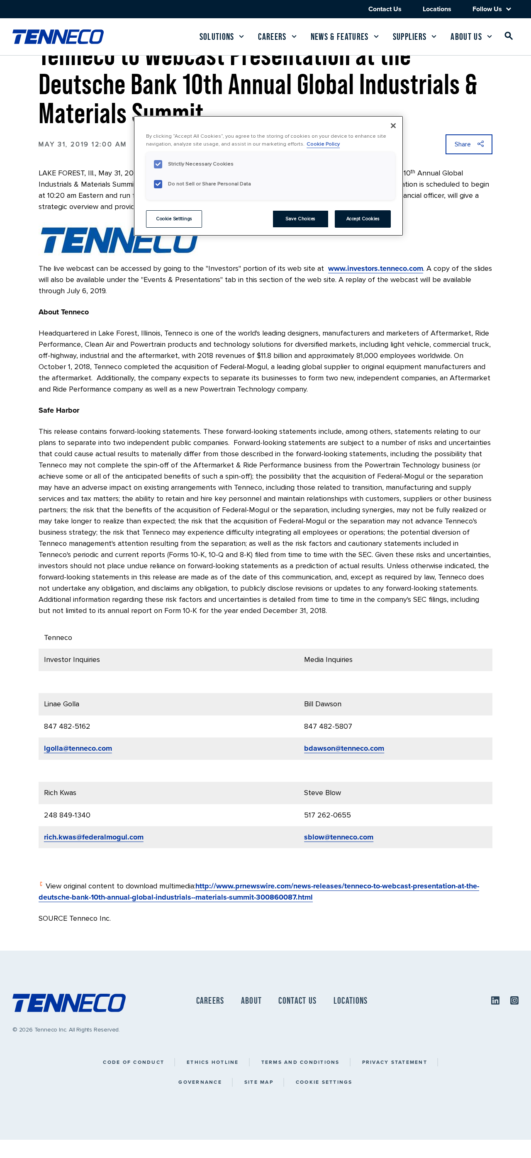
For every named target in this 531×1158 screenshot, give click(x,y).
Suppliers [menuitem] (410, 37)
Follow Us (487, 9)
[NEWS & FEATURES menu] (376, 36)
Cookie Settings (324, 1081)
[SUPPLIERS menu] (434, 36)
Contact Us (385, 9)
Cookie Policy (323, 144)
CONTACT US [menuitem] (297, 1000)
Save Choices (300, 218)
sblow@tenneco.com (338, 837)
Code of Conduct (133, 1062)
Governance (200, 1081)
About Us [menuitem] (466, 37)
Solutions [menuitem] (217, 37)
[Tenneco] (58, 36)
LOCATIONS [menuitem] (351, 1000)
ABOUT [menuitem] (251, 1000)
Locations (437, 9)
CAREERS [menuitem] (210, 1000)
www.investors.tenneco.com (375, 268)
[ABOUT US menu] (489, 36)
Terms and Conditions (300, 1062)
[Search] (509, 37)
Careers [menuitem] (272, 37)
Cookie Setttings (174, 218)
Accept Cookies (363, 218)
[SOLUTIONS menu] (241, 36)
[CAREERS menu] (294, 36)
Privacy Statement (394, 1062)
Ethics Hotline (213, 1062)
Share (463, 144)
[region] (268, 176)
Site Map (258, 1081)
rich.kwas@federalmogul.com (94, 837)
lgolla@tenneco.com (78, 748)
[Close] (393, 126)
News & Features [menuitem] (340, 37)
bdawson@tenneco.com (344, 748)
